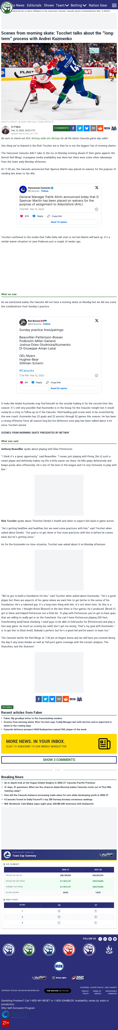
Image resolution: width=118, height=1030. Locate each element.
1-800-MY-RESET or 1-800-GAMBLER (52, 1000)
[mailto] (93, 128)
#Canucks (26, 370)
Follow (45, 190)
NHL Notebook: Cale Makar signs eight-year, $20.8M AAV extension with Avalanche (49, 804)
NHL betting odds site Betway (43, 138)
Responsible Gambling (111, 992)
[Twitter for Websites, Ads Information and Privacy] (96, 209)
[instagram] (105, 939)
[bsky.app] (87, 128)
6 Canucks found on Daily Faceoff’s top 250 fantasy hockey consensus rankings (48, 799)
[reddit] (100, 128)
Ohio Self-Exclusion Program (18, 1007)
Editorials (34, 5)
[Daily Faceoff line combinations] (107, 128)
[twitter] (80, 128)
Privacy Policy (85, 992)
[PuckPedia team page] (114, 128)
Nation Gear (98, 5)
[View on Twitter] (97, 189)
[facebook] (73, 128)
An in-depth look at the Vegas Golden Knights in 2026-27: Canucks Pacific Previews (49, 783)
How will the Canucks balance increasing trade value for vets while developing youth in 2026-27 (56, 795)
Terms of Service (97, 992)
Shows (49, 5)
